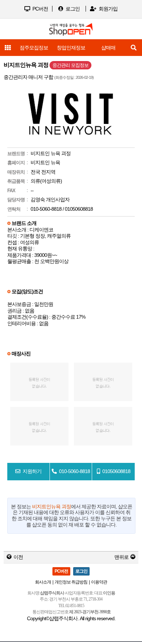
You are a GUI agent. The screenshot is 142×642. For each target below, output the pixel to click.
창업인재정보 (71, 48)
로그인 (72, 9)
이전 (18, 557)
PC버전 (39, 9)
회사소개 (43, 582)
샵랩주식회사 (63, 618)
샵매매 (108, 48)
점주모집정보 (34, 48)
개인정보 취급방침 (71, 582)
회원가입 (108, 9)
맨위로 (121, 557)
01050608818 (78, 209)
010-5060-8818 (46, 209)
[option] (71, 47)
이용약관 (99, 582)
